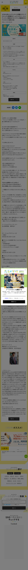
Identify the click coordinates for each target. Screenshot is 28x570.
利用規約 (6, 298)
